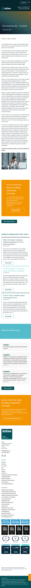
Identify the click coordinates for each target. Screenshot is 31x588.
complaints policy (5, 476)
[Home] (6, 8)
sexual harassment (6, 498)
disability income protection (8, 509)
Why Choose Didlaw (9, 221)
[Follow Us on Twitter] (2, 456)
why (2, 467)
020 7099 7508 (5, 452)
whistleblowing (5, 511)
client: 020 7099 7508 (24, 8)
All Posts (13, 38)
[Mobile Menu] (29, 3)
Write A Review (8, 388)
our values (4, 466)
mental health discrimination (8, 491)
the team (3, 464)
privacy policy (4, 482)
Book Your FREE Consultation (15, 210)
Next (8, 38)
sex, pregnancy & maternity (8, 497)
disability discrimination (7, 490)
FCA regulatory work (6, 516)
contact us (4, 473)
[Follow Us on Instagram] (5, 456)
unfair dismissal (5, 504)
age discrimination (6, 513)
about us (3, 462)
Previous (3, 38)
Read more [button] (6, 365)
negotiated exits (5, 500)
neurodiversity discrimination (8, 493)
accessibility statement (7, 483)
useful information (6, 478)
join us (3, 469)
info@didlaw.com (5, 450)
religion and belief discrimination (9, 495)
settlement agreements (7, 502)
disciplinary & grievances (7, 515)
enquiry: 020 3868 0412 (23, 7)
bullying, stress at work (7, 507)
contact (23, 2)
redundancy (4, 506)
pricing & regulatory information (9, 474)
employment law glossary (7, 480)
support (3, 471)
